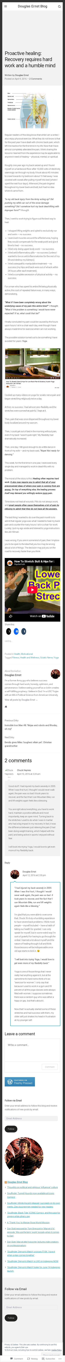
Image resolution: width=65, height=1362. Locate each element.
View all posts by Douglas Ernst (20, 700)
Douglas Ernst (22, 75)
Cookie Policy (56, 1350)
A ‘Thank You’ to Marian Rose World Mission (28, 1222)
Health (17, 654)
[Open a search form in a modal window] (59, 6)
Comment (50, 1067)
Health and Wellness (29, 657)
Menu (5, 6)
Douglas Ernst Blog (32, 6)
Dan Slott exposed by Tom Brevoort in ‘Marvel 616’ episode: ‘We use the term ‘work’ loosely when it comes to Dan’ (33, 1232)
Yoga (56, 657)
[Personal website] (6, 706)
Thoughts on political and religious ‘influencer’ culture (32, 1187)
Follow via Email (13, 1100)
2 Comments (35, 79)
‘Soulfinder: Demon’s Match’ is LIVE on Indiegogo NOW (32, 1261)
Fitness (15, 657)
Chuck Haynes (24, 770)
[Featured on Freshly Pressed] (20, 1081)
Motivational (27, 654)
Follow (11, 1129)
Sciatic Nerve (46, 657)
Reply (7, 863)
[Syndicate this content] (6, 1182)
